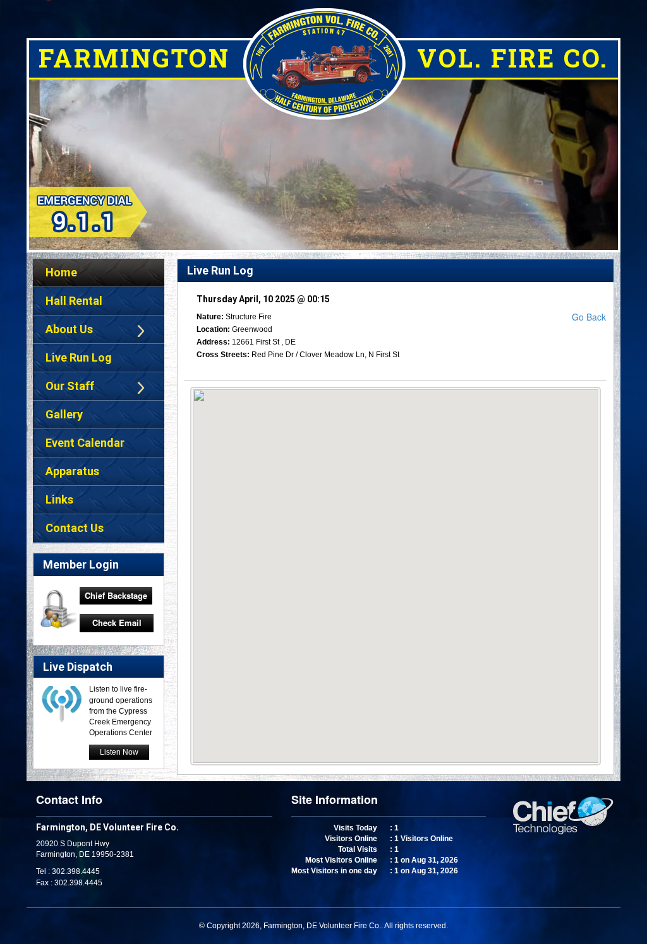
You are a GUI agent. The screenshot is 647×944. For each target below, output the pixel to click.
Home (61, 272)
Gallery (64, 414)
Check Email (117, 622)
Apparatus (72, 471)
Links (59, 499)
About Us (69, 329)
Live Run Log (78, 357)
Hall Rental (73, 300)
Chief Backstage (116, 595)
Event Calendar (84, 442)
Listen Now (119, 752)
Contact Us (74, 527)
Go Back (589, 316)
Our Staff (69, 385)
